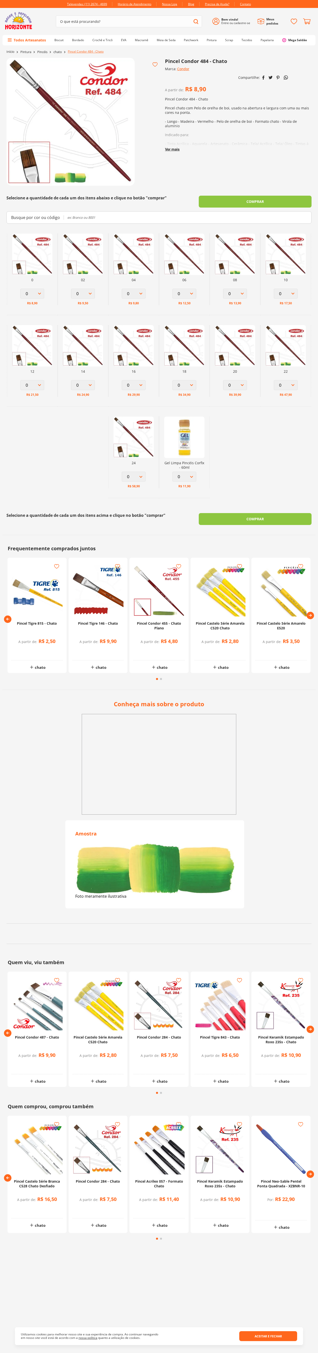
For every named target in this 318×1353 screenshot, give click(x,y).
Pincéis (42, 52)
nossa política (88, 1338)
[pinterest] (278, 78)
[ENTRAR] (233, 21)
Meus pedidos (272, 21)
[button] (7, 619)
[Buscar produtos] (196, 21)
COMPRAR (255, 201)
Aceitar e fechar (268, 1336)
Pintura (25, 52)
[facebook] (263, 78)
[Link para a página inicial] (10, 52)
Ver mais (172, 149)
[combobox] (129, 21)
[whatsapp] (286, 77)
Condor (183, 68)
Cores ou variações (39, 651)
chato (57, 52)
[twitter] (271, 77)
